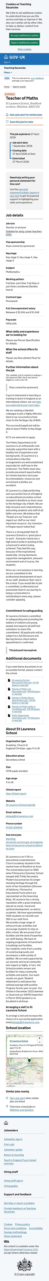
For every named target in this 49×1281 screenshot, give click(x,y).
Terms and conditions (15, 1228)
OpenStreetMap (28, 1084)
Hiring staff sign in (13, 1180)
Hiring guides (11, 1185)
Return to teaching (14, 1154)
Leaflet (10, 1084)
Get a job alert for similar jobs (26, 114)
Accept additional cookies (24, 35)
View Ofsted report (16, 793)
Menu (7, 72)
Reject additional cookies (24, 42)
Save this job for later (21, 121)
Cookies (8, 1224)
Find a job (9, 1144)
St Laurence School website (20, 804)
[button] (29, 1061)
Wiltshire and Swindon (22, 1109)
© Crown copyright (24, 1274)
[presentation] (24, 1060)
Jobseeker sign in (13, 1139)
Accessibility (36, 1228)
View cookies (24, 49)
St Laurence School (19, 1041)
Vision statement (13, 1236)
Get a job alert (17, 1098)
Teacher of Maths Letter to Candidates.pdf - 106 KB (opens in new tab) (26, 709)
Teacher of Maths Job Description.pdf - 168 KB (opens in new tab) (26, 691)
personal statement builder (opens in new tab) (24, 192)
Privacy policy (22, 1224)
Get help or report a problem (19, 1203)
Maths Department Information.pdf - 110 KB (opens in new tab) (26, 718)
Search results (19, 86)
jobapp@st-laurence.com (19, 816)
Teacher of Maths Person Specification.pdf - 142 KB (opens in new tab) (23, 700)
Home (6, 86)
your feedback (37, 78)
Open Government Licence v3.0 (21, 1249)
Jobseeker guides (13, 1149)
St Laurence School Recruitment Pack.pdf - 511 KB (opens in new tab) (25, 682)
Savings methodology (15, 1232)
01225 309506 (14, 827)
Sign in (7, 62)
